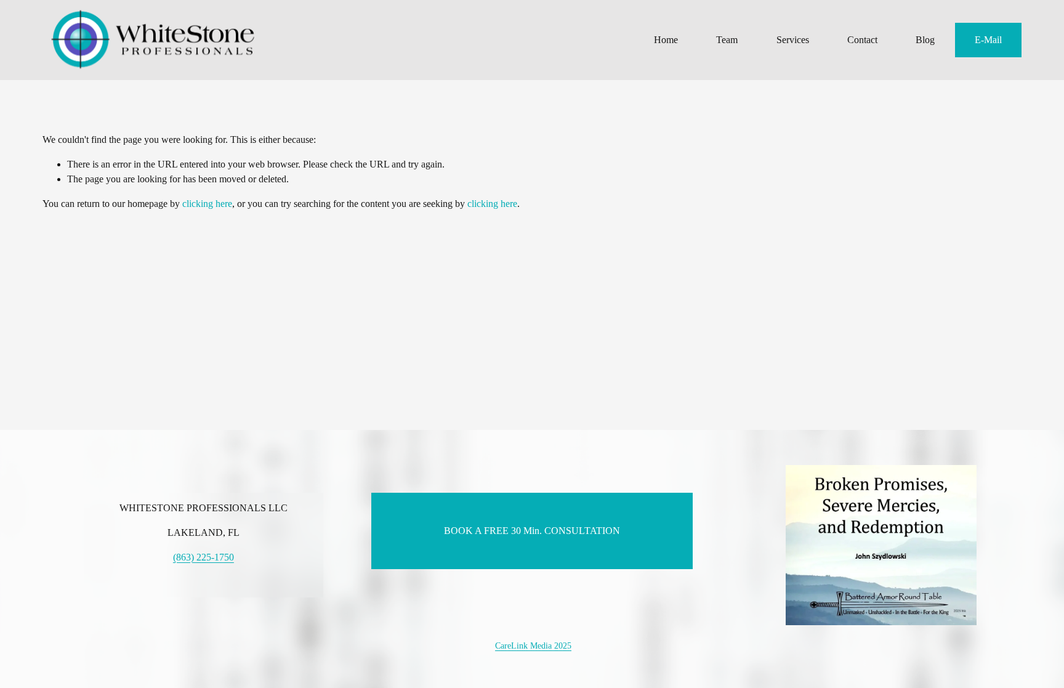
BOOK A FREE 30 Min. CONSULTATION (532, 530)
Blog (925, 39)
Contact (862, 39)
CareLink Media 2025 (533, 645)
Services (792, 39)
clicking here (207, 203)
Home (666, 39)
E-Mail (988, 39)
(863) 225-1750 (203, 557)
